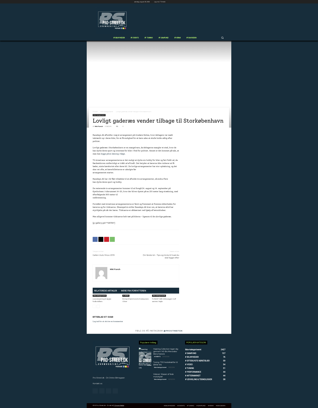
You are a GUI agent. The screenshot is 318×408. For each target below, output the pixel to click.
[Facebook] (210, 1)
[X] (217, 1)
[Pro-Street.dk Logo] (112, 20)
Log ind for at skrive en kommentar (108, 321)
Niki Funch (99, 126)
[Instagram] (213, 1)
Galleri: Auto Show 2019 (104, 255)
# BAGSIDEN (220, 406)
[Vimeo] (220, 1)
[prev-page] (94, 306)
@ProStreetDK (173, 331)
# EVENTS (157, 356)
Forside (95, 111)
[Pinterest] (106, 239)
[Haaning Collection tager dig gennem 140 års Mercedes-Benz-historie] (145, 358)
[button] (222, 38)
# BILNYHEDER (169, 406)
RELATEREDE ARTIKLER (105, 290)
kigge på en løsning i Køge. (113, 154)
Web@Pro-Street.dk (112, 383)
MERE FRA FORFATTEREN (133, 290)
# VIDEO (126, 295)
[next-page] (98, 306)
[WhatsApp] (112, 239)
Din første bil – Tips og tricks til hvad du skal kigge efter (161, 256)
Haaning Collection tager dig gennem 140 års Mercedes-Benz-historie (165, 351)
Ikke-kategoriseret (106, 111)
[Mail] (108, 390)
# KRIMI (211, 406)
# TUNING (190, 406)
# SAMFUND (201, 406)
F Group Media (119, 405)
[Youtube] (223, 1)
